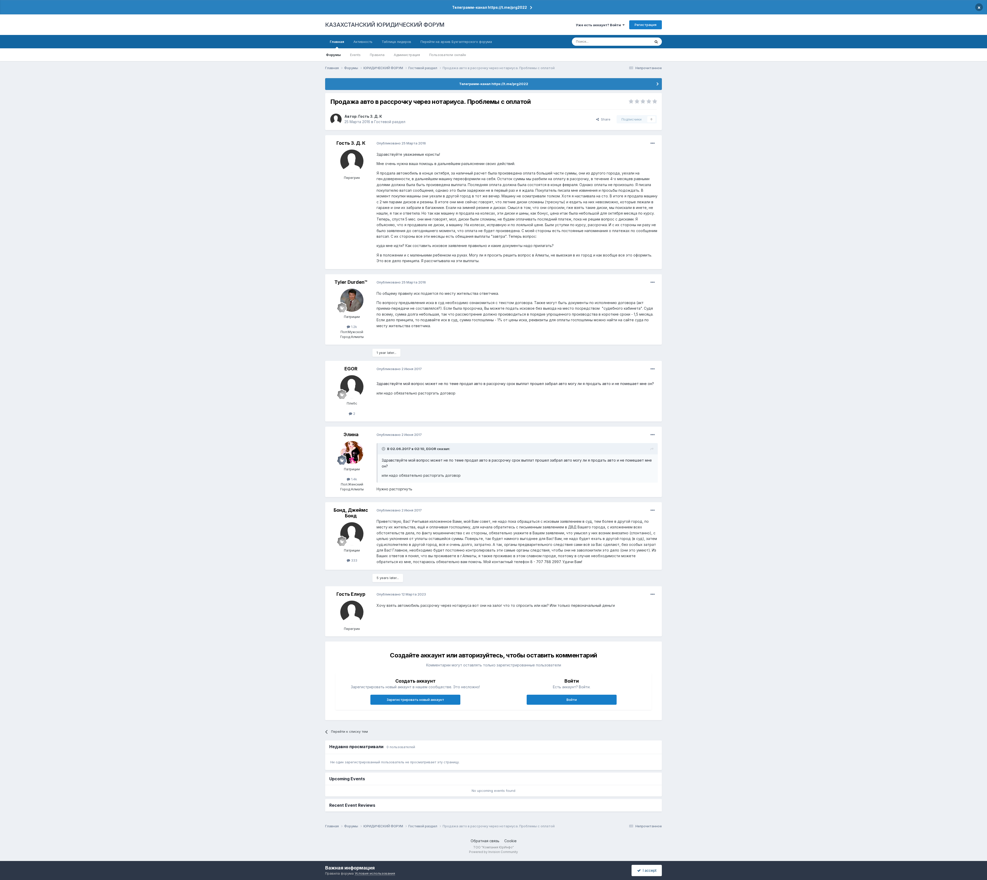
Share (604, 119)
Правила (377, 55)
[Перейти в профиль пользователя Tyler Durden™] (351, 300)
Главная (337, 42)
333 (353, 560)
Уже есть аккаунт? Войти (599, 25)
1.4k (353, 479)
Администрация (407, 55)
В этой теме (634, 41)
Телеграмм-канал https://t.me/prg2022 (489, 7)
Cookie (510, 841)
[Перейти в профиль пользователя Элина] (351, 452)
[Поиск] (656, 42)
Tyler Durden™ (351, 282)
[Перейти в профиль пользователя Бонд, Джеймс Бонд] (351, 533)
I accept (648, 870)
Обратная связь (485, 841)
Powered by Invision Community (493, 852)
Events (355, 55)
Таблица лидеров (396, 42)
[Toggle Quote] (384, 449)
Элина (351, 434)
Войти (571, 700)
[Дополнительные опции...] (652, 143)
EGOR (351, 368)
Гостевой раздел (389, 122)
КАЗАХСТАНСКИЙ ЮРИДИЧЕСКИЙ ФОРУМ (384, 24)
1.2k (353, 327)
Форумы (333, 55)
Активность (362, 42)
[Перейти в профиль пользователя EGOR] (351, 386)
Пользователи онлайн (447, 55)
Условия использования (375, 873)
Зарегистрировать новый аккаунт (415, 700)
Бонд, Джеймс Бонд (351, 512)
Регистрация (645, 25)
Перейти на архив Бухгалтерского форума (456, 42)
